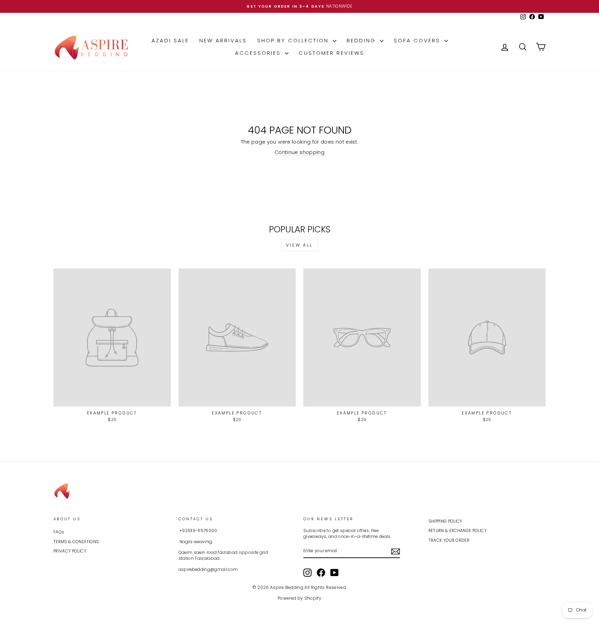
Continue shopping (299, 152)
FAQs (58, 532)
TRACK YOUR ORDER (449, 540)
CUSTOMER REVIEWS (331, 53)
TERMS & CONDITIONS (76, 542)
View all (299, 245)
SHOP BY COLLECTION (294, 40)
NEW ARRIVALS (223, 40)
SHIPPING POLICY (445, 521)
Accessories (259, 53)
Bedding (362, 40)
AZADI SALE (170, 40)
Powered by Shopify (299, 598)
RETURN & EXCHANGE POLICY (457, 530)
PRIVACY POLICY (69, 551)
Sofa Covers (418, 40)
